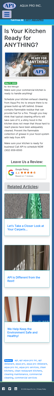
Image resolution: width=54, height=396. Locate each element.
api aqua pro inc (28, 360)
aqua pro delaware (37, 363)
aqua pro (20, 363)
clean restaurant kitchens (28, 370)
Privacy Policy (41, 389)
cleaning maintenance (16, 374)
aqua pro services (29, 367)
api (16, 360)
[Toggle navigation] (6, 14)
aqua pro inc (11, 367)
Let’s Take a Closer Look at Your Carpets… (25, 227)
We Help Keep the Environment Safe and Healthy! (22, 332)
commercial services (26, 377)
